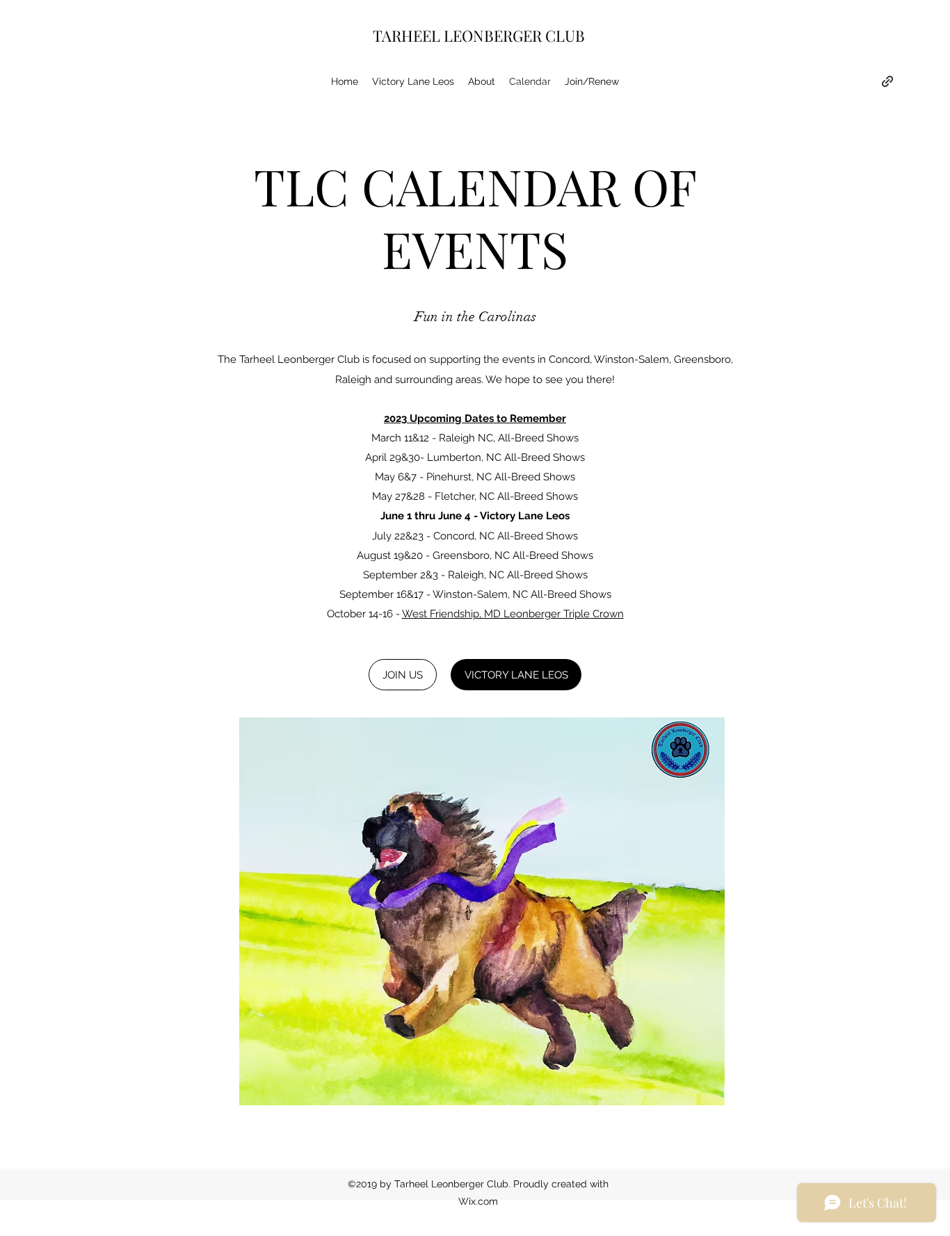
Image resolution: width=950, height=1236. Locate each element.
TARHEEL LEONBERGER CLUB (479, 35)
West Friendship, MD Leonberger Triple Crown (513, 614)
